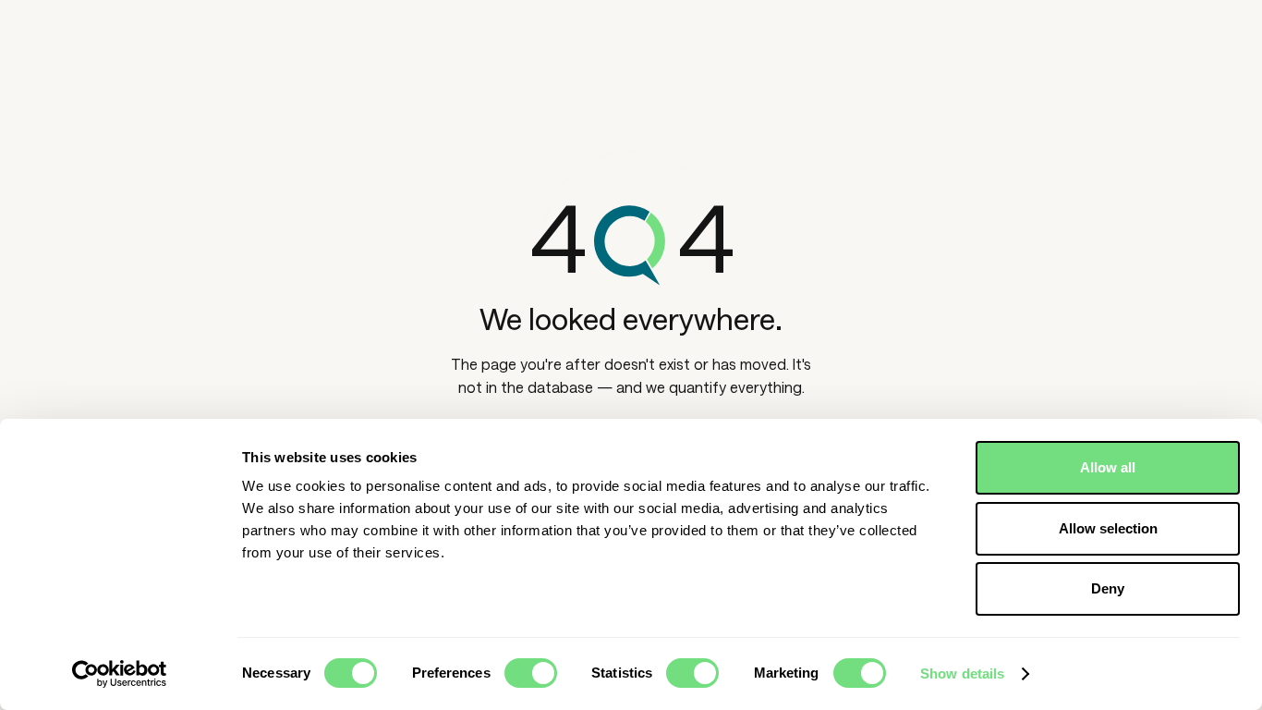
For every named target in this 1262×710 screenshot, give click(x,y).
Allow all (1107, 467)
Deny (1107, 588)
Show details (962, 673)
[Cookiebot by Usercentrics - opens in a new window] (119, 674)
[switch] (530, 673)
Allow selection (1108, 528)
